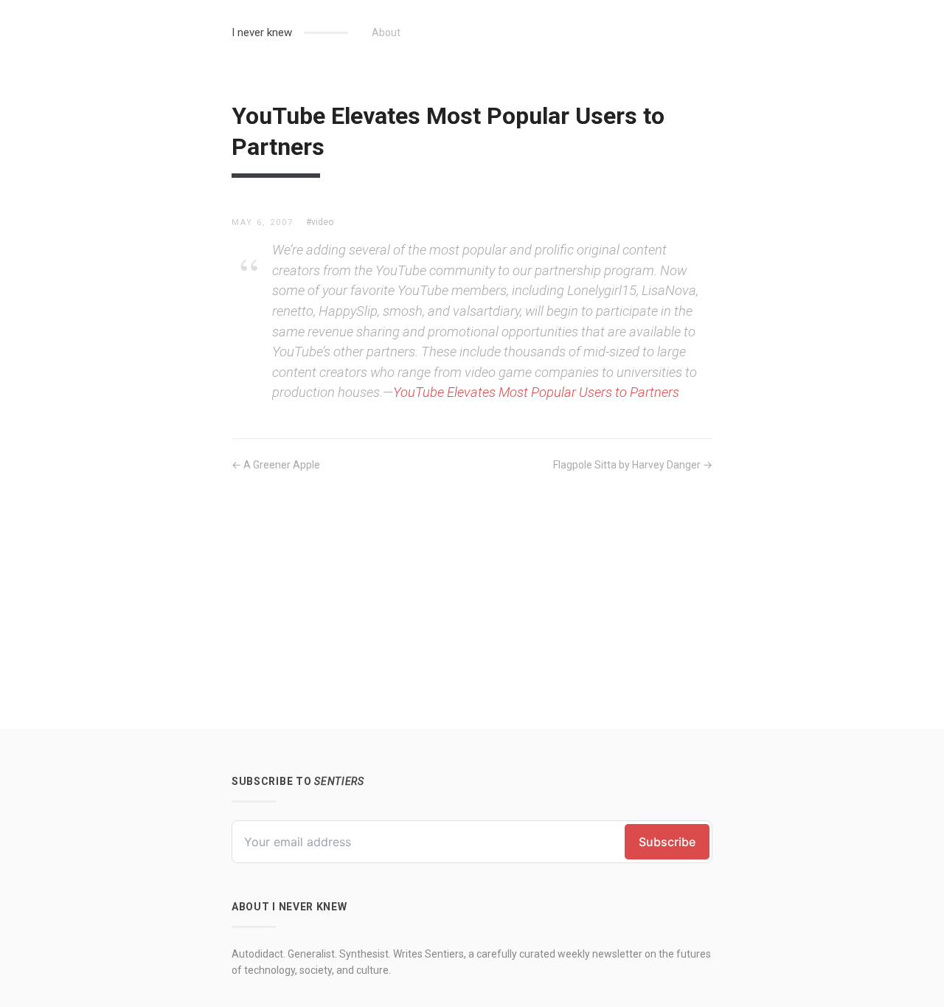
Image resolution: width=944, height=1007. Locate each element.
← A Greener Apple (276, 465)
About (386, 32)
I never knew (262, 32)
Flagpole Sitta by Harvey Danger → (632, 465)
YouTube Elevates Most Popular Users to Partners (536, 392)
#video (319, 222)
